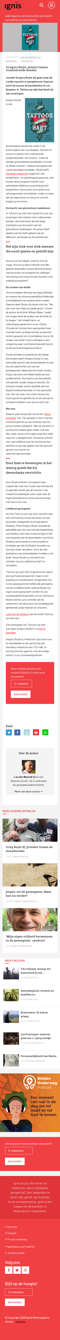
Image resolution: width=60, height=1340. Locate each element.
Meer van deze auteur (28, 791)
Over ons (12, 1226)
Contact (11, 1233)
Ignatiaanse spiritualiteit (21, 1246)
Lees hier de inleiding (17, 614)
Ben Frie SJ (33, 977)
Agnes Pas (32, 999)
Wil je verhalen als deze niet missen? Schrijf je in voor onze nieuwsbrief (28, 672)
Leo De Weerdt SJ (30, 57)
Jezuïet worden (16, 1252)
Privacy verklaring (17, 1239)
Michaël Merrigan (36, 1061)
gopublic (20, 1321)
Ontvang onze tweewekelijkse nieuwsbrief (28, 1143)
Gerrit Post (34, 1021)
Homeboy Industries (17, 173)
